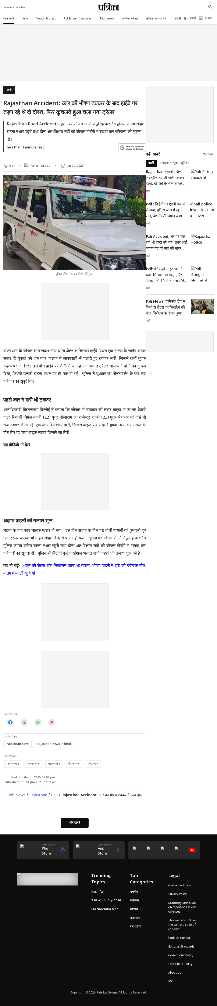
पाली (9, 90)
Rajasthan (38, 795)
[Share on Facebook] (10, 722)
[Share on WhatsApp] (38, 722)
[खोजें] (210, 7)
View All (208, 154)
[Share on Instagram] (51, 722)
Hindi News (14, 795)
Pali (54, 795)
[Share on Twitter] (24, 722)
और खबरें (74, 823)
